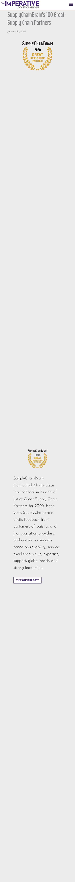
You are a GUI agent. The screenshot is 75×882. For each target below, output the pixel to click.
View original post (27, 580)
